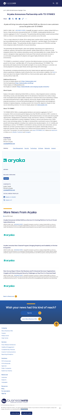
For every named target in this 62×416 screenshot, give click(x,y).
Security (26, 148)
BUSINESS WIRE (20, 30)
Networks (47, 148)
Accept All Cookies (26, 413)
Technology (33, 148)
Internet (53, 148)
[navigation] (57, 3)
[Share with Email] (19, 19)
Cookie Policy (24, 409)
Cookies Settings (15, 413)
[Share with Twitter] (13, 19)
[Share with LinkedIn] (9, 19)
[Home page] (9, 3)
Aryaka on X (9, 200)
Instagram (28, 132)
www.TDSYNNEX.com (38, 130)
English (6, 178)
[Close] (59, 408)
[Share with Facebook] (16, 19)
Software (40, 148)
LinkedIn (14, 132)
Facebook (20, 132)
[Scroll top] (56, 324)
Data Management (18, 148)
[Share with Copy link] (23, 19)
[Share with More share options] (26, 19)
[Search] (53, 3)
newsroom (54, 130)
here (54, 72)
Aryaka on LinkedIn (11, 197)
